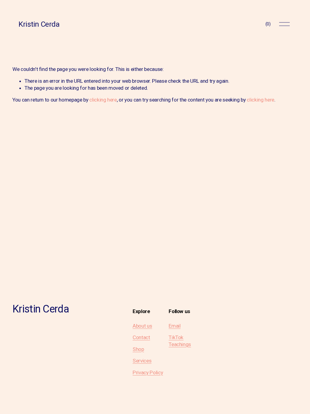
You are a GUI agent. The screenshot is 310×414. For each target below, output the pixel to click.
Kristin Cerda (38, 24)
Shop (138, 349)
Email (174, 326)
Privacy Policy (148, 372)
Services (142, 361)
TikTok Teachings (180, 340)
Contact (141, 337)
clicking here (103, 100)
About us (142, 326)
